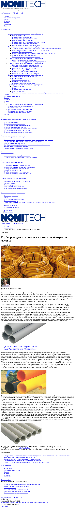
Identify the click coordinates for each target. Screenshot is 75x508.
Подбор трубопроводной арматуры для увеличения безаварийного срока (34, 53)
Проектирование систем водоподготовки (25, 43)
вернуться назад (6, 465)
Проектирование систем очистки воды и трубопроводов (25, 34)
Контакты (7, 26)
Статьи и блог (8, 228)
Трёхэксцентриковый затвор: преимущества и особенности (22, 460)
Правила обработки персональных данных (34, 502)
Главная (6, 226)
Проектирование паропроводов (21, 89)
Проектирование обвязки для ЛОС (22, 40)
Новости (7, 21)
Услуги (6, 16)
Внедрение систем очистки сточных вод (24, 76)
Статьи (6, 22)
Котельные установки (18, 86)
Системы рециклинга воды (20, 80)
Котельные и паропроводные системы (20, 112)
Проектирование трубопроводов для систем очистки (28, 42)
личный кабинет (6, 29)
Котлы (14, 88)
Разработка (4, 506)
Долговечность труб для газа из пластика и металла (20, 346)
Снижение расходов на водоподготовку (24, 55)
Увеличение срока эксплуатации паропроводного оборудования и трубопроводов (37, 93)
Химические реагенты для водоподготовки (25, 65)
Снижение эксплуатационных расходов (20, 106)
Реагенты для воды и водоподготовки (20, 109)
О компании (8, 210)
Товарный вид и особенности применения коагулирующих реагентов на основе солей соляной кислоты (37, 456)
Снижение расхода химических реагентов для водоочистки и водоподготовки (36, 48)
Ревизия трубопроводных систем (22, 52)
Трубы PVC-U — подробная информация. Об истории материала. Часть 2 (27, 462)
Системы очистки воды (11, 205)
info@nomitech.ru (6, 13)
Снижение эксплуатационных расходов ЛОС (26, 57)
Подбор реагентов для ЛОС (20, 70)
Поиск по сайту (6, 480)
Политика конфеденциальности (11, 502)
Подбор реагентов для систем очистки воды (25, 73)
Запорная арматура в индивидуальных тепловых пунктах (22, 459)
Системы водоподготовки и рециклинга (20, 111)
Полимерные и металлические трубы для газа (18, 348)
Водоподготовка (17, 78)
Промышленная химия (11, 207)
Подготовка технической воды (21, 81)
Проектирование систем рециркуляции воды (26, 45)
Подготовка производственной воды (23, 83)
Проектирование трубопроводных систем (25, 39)
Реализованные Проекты (12, 470)
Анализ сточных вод (14, 108)
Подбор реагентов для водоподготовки (24, 68)
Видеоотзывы (8, 212)
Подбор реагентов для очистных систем (24, 71)
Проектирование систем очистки (22, 37)
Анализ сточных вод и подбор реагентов (24, 60)
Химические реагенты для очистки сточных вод (27, 66)
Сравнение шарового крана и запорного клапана (19, 457)
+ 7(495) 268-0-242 (17, 13)
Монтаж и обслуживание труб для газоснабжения (19, 349)
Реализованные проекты (12, 18)
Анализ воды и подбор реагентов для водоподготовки (29, 62)
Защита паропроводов (19, 91)
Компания (7, 24)
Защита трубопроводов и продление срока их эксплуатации (30, 50)
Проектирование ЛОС (19, 35)
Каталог (6, 19)
